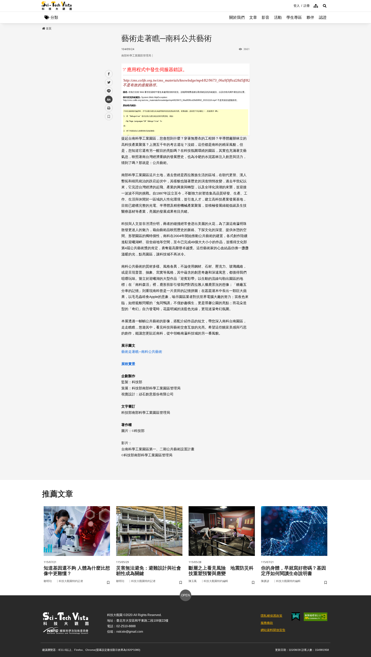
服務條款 (267, 623)
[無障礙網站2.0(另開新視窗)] (315, 617)
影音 (265, 17)
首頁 (48, 28)
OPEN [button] (185, 595)
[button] (324, 6)
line (107, 91)
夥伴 (310, 17)
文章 (253, 17)
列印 (109, 108)
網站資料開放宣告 (273, 630)
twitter (109, 82)
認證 (323, 17)
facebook (109, 74)
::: (291, 5)
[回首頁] (57, 6)
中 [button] (108, 99)
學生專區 (294, 17)
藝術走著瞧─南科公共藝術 (141, 352)
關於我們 (237, 17)
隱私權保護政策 (271, 615)
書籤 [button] (109, 116)
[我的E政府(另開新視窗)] (296, 616)
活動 (278, 17)
